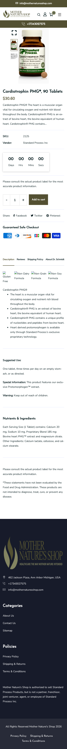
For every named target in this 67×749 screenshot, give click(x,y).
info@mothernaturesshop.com (35, 3)
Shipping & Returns (14, 664)
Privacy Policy (11, 656)
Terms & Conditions (14, 671)
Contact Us (9, 623)
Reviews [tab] (21, 259)
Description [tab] (8, 259)
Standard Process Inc (35, 143)
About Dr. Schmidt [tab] (55, 259)
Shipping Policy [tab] (35, 259)
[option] (33, 56)
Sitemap (7, 630)
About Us (8, 615)
